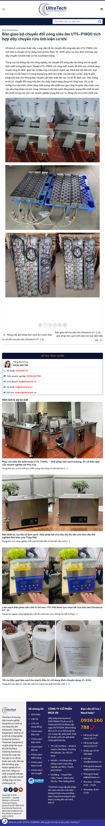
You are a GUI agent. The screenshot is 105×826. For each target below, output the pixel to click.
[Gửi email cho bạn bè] (55, 325)
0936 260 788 (92, 724)
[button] (3, 9)
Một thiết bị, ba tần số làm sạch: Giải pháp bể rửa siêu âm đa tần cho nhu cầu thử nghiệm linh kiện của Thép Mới (48, 536)
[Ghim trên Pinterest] (60, 325)
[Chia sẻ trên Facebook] (45, 325)
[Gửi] (99, 21)
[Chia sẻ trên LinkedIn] (65, 325)
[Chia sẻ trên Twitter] (50, 325)
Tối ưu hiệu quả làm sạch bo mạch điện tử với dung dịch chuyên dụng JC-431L (46, 680)
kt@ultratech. (23, 387)
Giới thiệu (35, 714)
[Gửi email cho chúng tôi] (15, 789)
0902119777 (22, 370)
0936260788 (34, 376)
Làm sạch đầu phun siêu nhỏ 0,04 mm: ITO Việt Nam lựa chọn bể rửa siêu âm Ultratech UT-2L (52, 609)
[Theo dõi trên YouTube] (20, 789)
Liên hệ (34, 719)
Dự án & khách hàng (10, 30)
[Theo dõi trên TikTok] (10, 789)
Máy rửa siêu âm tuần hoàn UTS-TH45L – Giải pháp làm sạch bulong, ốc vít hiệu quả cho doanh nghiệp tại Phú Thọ (51, 463)
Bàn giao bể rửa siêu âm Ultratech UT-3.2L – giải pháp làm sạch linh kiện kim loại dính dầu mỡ (79, 336)
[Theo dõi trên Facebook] (5, 789)
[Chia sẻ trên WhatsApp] (40, 325)
